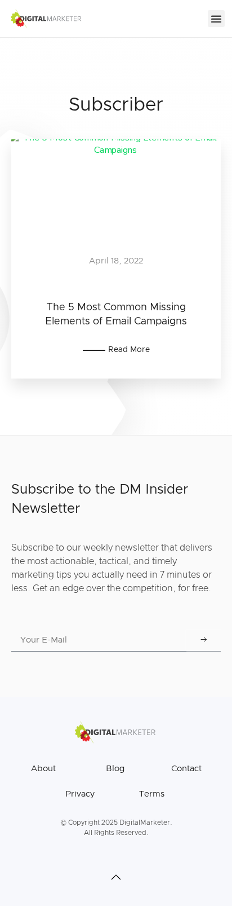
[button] (216, 18)
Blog (115, 768)
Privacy (80, 794)
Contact (186, 768)
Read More (129, 350)
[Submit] (203, 640)
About (43, 768)
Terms (151, 794)
